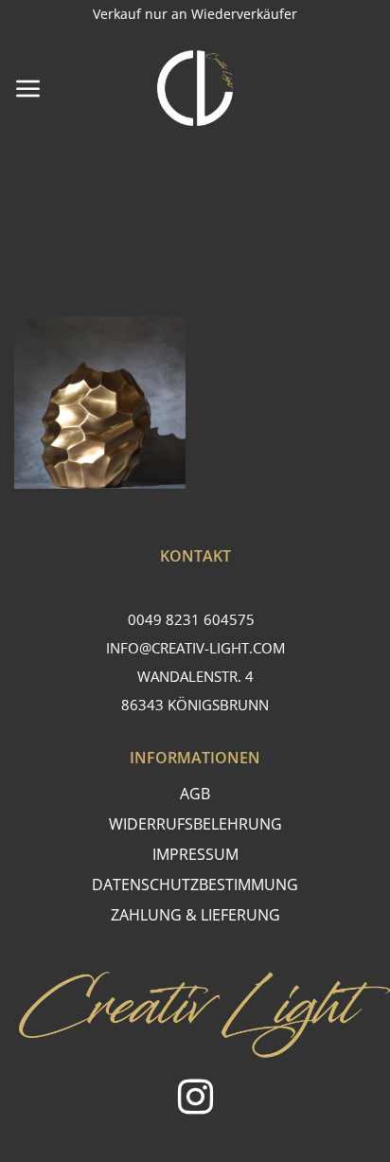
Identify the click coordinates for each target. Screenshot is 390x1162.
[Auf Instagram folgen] (195, 1100)
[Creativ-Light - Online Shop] (195, 88)
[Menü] (28, 88)
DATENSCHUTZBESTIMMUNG (195, 884)
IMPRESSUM (195, 854)
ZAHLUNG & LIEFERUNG (195, 914)
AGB (195, 793)
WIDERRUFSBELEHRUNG (195, 823)
